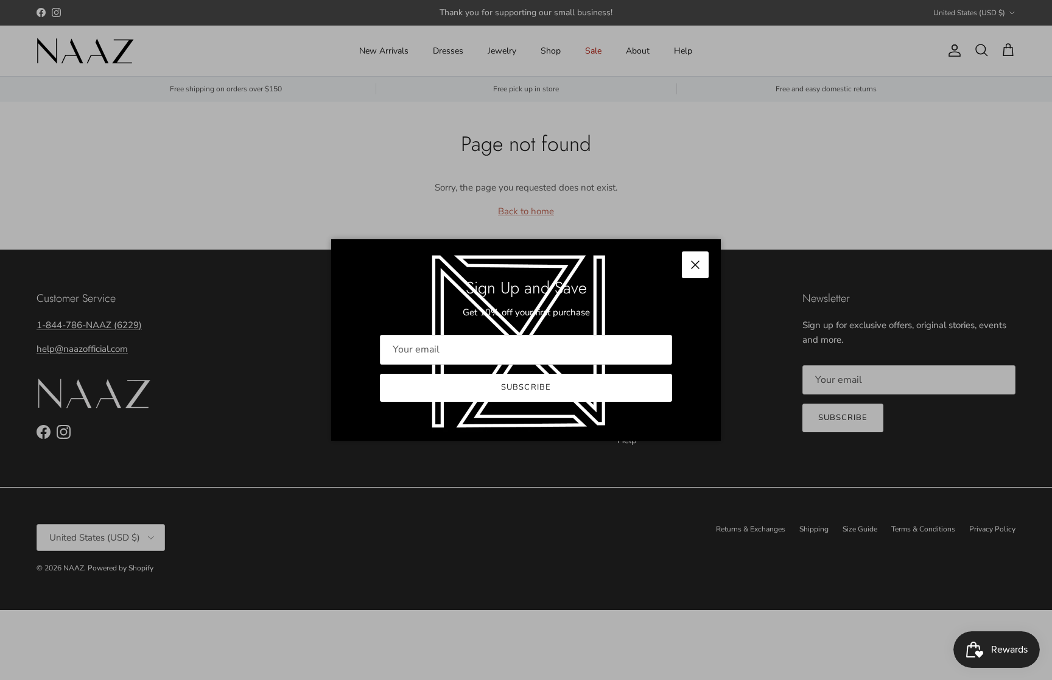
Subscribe (525, 387)
